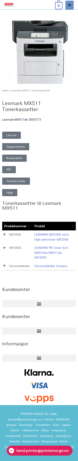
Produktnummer (15, 226)
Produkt (39, 226)
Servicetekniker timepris (50, 266)
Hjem (5, 90)
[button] (11, 135)
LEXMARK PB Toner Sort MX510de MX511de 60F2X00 (51, 252)
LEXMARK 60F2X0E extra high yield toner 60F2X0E (51, 236)
